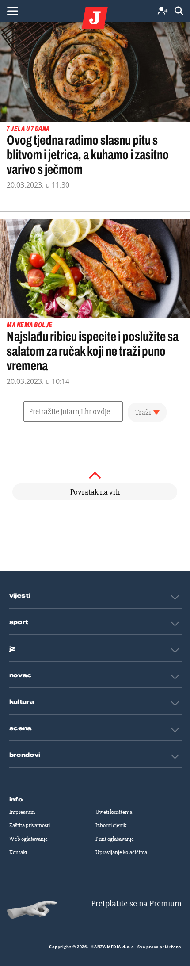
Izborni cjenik (110, 825)
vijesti (19, 596)
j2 (12, 649)
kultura (21, 702)
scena (20, 728)
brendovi (25, 755)
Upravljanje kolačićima (121, 852)
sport (19, 622)
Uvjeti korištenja (113, 812)
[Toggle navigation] (12, 11)
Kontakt (18, 852)
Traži (143, 412)
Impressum (22, 812)
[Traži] (179, 11)
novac (20, 675)
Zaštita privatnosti (29, 825)
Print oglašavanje (114, 839)
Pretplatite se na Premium (136, 903)
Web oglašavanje (28, 839)
